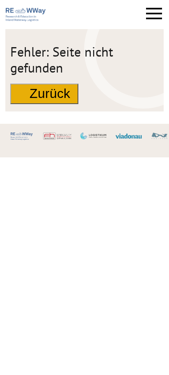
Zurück (50, 93)
